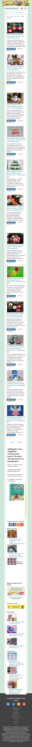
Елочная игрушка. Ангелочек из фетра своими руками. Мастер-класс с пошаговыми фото (16, 419)
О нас (16, 719)
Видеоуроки (16, 712)
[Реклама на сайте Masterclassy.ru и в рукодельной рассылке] (16, 608)
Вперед (19, 442)
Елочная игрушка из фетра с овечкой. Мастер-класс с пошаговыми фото (16, 246)
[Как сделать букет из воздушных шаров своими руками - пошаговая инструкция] (16, 554)
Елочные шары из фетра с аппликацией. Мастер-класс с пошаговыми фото (16, 36)
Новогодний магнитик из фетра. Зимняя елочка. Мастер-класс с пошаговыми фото (16, 174)
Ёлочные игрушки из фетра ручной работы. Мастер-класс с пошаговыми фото (15, 315)
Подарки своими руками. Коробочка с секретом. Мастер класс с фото (16, 690)
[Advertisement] (19, 88)
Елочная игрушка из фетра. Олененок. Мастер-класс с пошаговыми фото (15, 67)
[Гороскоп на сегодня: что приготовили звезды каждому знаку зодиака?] (16, 544)
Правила (16, 721)
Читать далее (11, 48)
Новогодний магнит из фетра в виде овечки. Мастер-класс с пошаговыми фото (16, 139)
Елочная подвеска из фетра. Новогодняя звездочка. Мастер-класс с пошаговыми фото (16, 280)
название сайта (11, 8)
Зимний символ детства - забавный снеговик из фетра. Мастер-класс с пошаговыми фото (16, 384)
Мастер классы (16, 715)
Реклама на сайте (16, 717)
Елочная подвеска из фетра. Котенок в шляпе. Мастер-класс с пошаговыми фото (15, 208)
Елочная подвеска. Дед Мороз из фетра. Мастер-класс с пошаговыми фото (15, 106)
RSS (16, 724)
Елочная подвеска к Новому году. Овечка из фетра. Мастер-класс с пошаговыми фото (16, 349)
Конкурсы (16, 710)
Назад (12, 442)
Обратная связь (16, 708)
